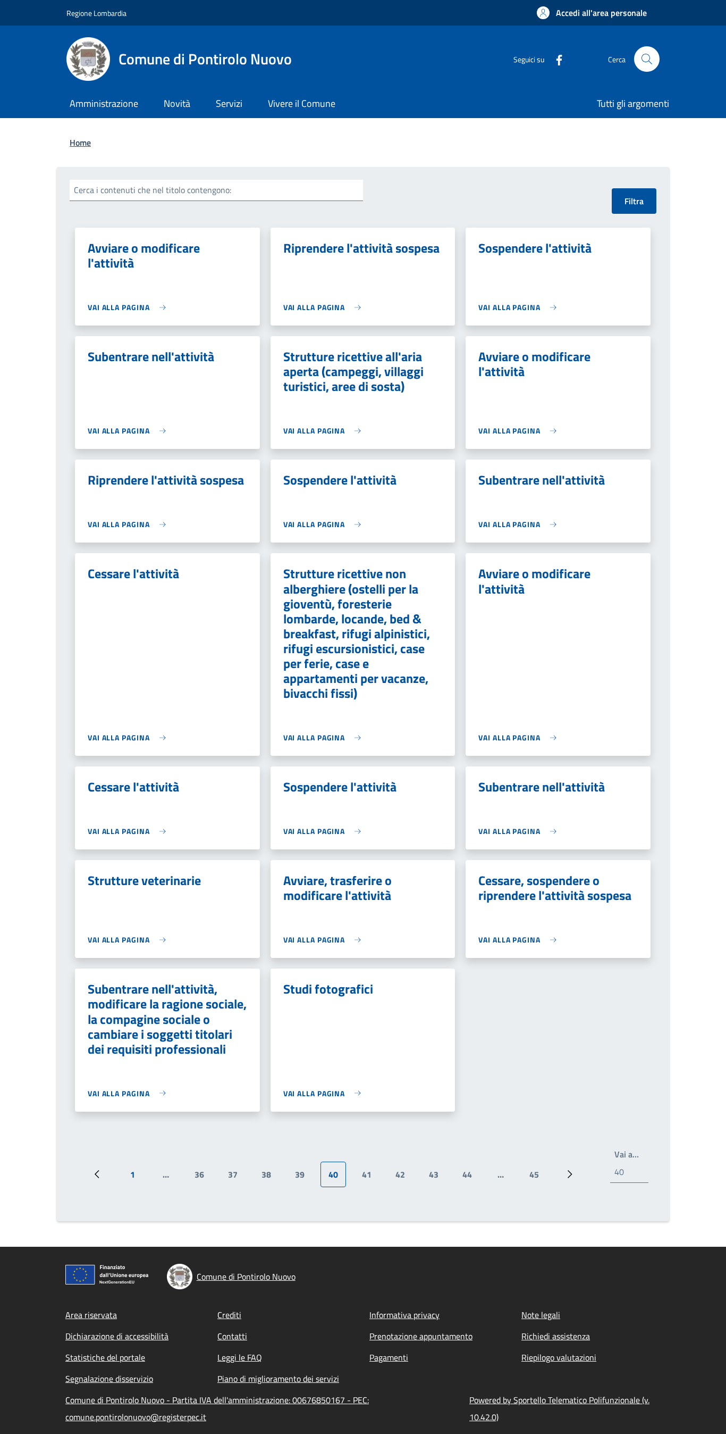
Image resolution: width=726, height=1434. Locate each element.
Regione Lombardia (96, 13)
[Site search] (647, 59)
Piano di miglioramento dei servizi (278, 1378)
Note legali (540, 1314)
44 (471, 1177)
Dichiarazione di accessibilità (116, 1336)
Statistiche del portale (105, 1357)
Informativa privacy (404, 1314)
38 (270, 1177)
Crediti (229, 1314)
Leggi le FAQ (239, 1357)
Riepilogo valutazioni (558, 1357)
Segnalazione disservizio (109, 1378)
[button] (592, 13)
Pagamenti (388, 1357)
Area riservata (91, 1314)
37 (237, 1177)
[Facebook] (554, 59)
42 (404, 1177)
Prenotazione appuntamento (420, 1336)
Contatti (232, 1336)
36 (203, 1177)
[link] (129, 307)
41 (370, 1177)
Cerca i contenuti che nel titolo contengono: (152, 190)
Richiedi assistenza (555, 1336)
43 (437, 1177)
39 (304, 1177)
